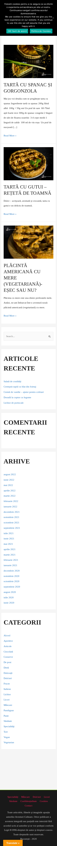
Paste (6, 716)
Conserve (8, 657)
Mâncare (8, 705)
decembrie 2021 (12, 512)
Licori (7, 699)
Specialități (12, 797)
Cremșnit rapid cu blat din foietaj (20, 386)
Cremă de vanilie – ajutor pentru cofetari (24, 392)
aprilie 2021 (10, 549)
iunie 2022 (9, 480)
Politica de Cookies (41, 31)
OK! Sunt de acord (17, 31)
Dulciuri (8, 678)
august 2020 (10, 592)
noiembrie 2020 (11, 576)
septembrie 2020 (12, 586)
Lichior (7, 694)
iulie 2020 (9, 597)
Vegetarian (9, 742)
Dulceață (8, 673)
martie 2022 (10, 496)
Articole (8, 646)
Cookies (44, 801)
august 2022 (10, 474)
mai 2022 (8, 485)
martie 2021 (10, 554)
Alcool (7, 635)
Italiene (7, 689)
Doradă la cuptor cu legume (17, 397)
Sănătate (8, 721)
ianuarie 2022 (10, 506)
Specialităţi (9, 726)
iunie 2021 (9, 538)
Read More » (10, 135)
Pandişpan (9, 710)
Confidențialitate (28, 801)
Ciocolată (8, 651)
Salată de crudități (13, 381)
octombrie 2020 (11, 581)
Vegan (7, 737)
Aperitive (8, 641)
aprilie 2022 (10, 490)
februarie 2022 (11, 501)
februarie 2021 (11, 560)
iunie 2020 (9, 602)
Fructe (7, 683)
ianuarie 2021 (10, 565)
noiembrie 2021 (11, 517)
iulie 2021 (9, 533)
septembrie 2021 (12, 528)
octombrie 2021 (11, 522)
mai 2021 (8, 544)
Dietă (6, 667)
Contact (28, 805)
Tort (6, 732)
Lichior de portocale (14, 403)
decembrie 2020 (12, 570)
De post (7, 662)
